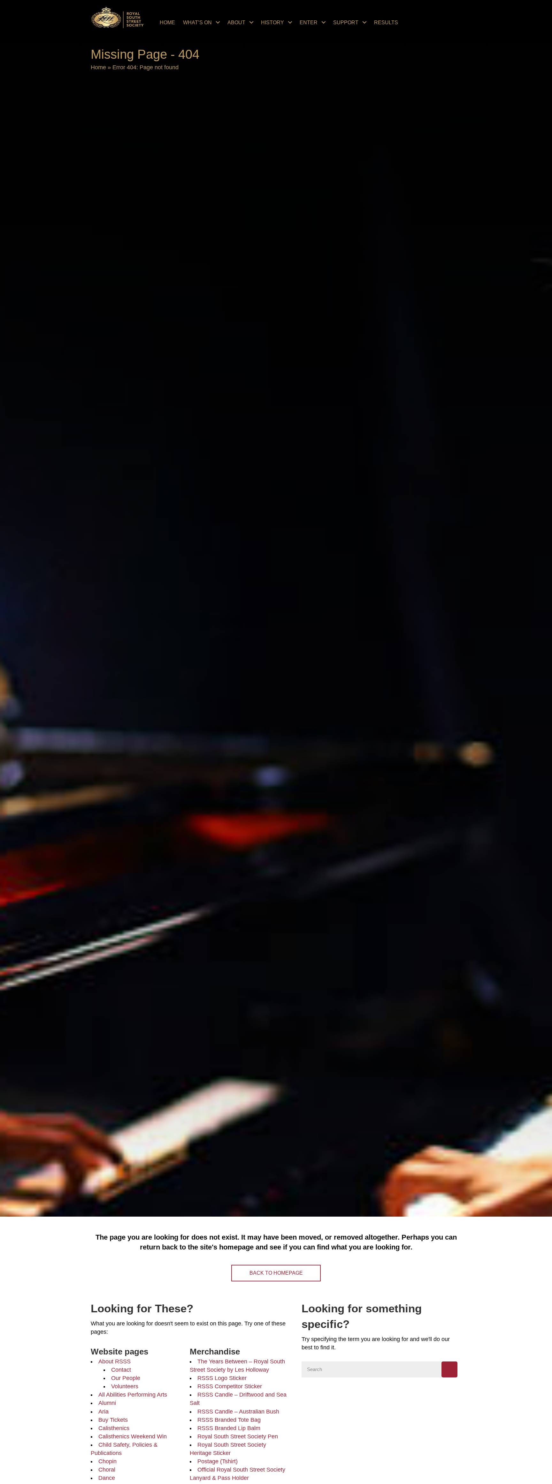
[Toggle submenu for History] (290, 22)
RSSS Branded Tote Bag (229, 1420)
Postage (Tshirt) (217, 1461)
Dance (106, 1478)
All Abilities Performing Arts (132, 1394)
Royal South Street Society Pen (237, 1436)
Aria (103, 1411)
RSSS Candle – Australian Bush (238, 1411)
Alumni (107, 1403)
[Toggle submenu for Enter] (323, 22)
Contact (121, 1370)
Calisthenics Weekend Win (132, 1436)
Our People (125, 1378)
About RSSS (114, 1361)
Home (98, 67)
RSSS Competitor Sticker (229, 1386)
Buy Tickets (113, 1420)
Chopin (107, 1461)
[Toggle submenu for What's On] (218, 22)
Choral (106, 1469)
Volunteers (124, 1386)
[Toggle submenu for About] (251, 22)
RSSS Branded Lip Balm (228, 1428)
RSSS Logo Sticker (222, 1378)
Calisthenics (113, 1428)
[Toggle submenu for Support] (364, 22)
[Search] (449, 1369)
